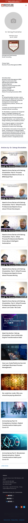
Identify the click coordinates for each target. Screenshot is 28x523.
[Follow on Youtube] (22, 507)
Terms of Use (7, 520)
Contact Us (21, 520)
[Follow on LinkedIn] (24, 507)
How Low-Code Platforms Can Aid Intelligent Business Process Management (14, 365)
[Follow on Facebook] (16, 507)
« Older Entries (4, 465)
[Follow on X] (19, 507)
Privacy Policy (14, 520)
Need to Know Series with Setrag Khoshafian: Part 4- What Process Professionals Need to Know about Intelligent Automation (13, 239)
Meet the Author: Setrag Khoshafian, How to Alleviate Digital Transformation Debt (12, 335)
